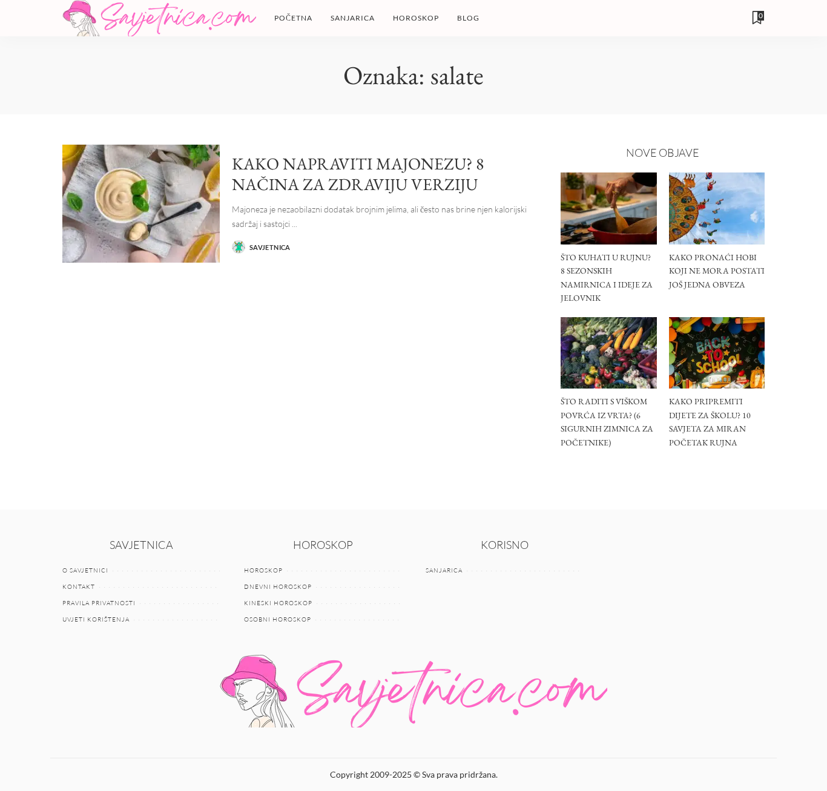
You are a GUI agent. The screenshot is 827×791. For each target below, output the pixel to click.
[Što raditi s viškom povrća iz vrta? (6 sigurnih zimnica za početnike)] (608, 353)
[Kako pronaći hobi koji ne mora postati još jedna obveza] (717, 208)
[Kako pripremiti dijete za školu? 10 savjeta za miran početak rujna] (717, 353)
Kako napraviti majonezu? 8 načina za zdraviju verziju (358, 174)
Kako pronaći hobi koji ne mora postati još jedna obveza (717, 271)
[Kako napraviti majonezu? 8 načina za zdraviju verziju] (141, 204)
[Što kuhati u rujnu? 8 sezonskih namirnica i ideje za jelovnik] (608, 208)
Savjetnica (270, 247)
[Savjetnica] (159, 18)
